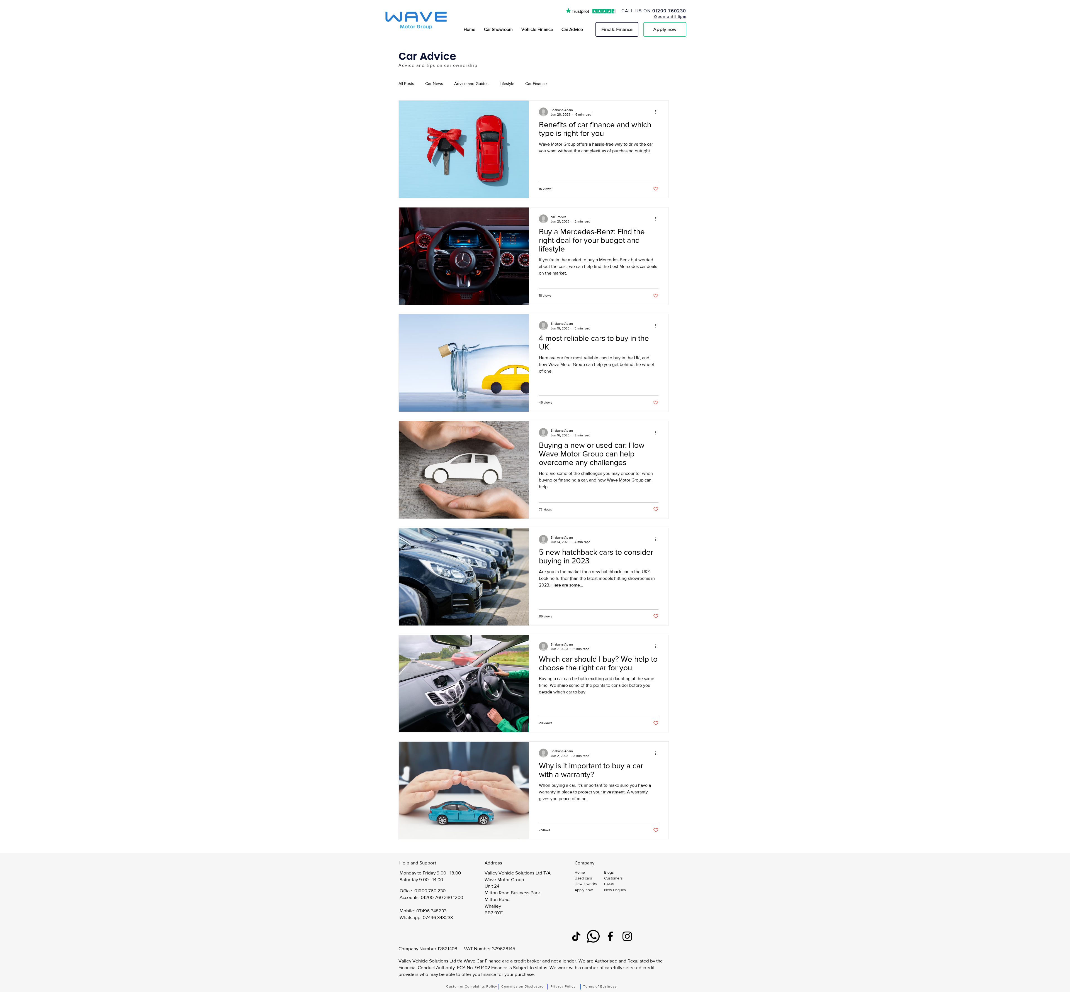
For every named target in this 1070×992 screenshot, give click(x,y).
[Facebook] (610, 936)
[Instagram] (627, 936)
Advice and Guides (471, 83)
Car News (434, 83)
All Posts (406, 83)
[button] (619, 890)
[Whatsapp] (593, 936)
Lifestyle (507, 83)
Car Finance (536, 83)
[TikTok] (576, 936)
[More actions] (657, 112)
